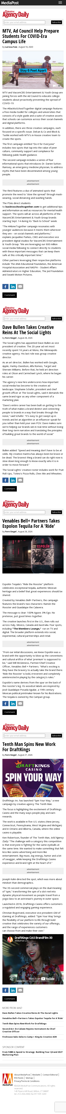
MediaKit (36, 1074)
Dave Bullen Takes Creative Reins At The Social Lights (30, 1013)
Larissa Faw (11, 47)
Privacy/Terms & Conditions (26, 1081)
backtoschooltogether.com (22, 206)
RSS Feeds (18, 1078)
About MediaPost (22, 1074)
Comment (9, 295)
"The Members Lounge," (26, 628)
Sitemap (29, 1078)
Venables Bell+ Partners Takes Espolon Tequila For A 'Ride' (32, 1018)
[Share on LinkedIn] (13, 286)
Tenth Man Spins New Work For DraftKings (24, 1023)
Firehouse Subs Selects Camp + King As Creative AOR (29, 1036)
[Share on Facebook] (5, 286)
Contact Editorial (50, 1074)
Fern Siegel (10, 338)
